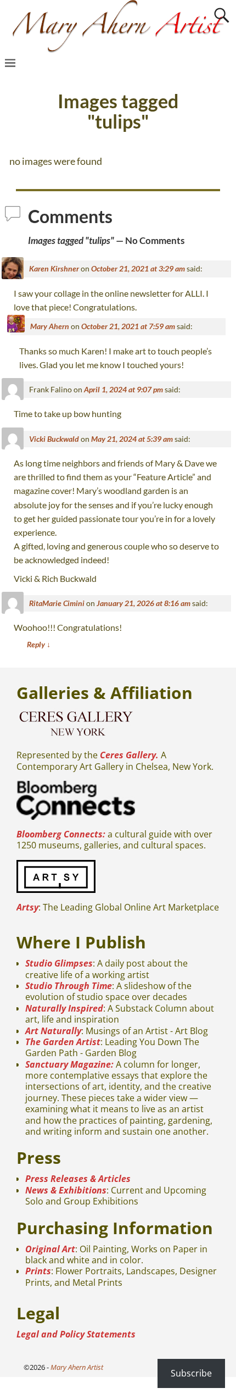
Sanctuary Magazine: (69, 1064)
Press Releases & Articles (78, 1179)
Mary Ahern (49, 326)
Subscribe (191, 1373)
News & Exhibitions (65, 1190)
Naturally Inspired (64, 1008)
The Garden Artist (62, 1042)
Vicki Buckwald (54, 438)
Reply (38, 644)
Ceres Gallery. (129, 755)
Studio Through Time (68, 986)
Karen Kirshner (54, 268)
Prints (38, 1271)
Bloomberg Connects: (60, 834)
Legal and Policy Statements (76, 1334)
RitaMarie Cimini (57, 603)
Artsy (27, 907)
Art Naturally (53, 1031)
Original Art (50, 1249)
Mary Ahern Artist (76, 1367)
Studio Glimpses (59, 963)
